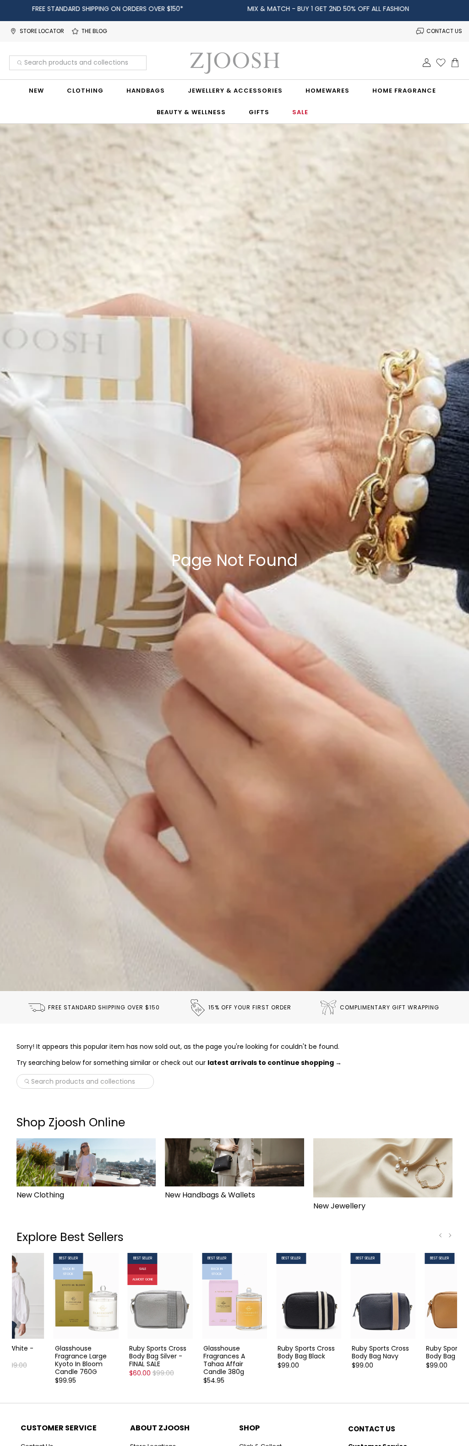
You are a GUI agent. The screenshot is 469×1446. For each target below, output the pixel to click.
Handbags (145, 90)
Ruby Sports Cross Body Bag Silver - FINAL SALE (157, 1356)
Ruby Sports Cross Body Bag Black (306, 1352)
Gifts (259, 112)
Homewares (327, 90)
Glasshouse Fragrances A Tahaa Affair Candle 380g (224, 1359)
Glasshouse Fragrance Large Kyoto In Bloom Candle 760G (81, 1359)
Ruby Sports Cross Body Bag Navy (380, 1352)
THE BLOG (94, 31)
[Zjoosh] (234, 63)
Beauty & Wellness (191, 112)
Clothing (85, 90)
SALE (300, 112)
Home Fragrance (404, 90)
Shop (249, 1428)
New (36, 90)
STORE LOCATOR (42, 31)
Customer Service (59, 1428)
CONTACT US (444, 31)
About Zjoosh (160, 1428)
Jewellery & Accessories (235, 90)
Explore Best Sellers (70, 1237)
